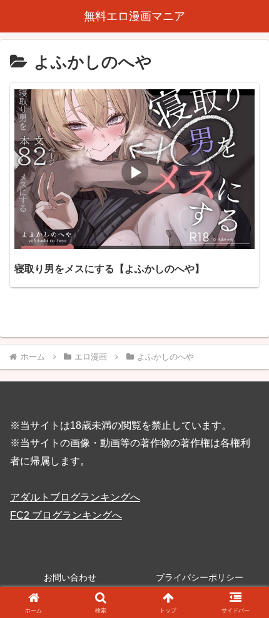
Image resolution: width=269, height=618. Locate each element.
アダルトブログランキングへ (75, 497)
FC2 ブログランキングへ (66, 515)
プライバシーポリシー (199, 577)
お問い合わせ (70, 577)
